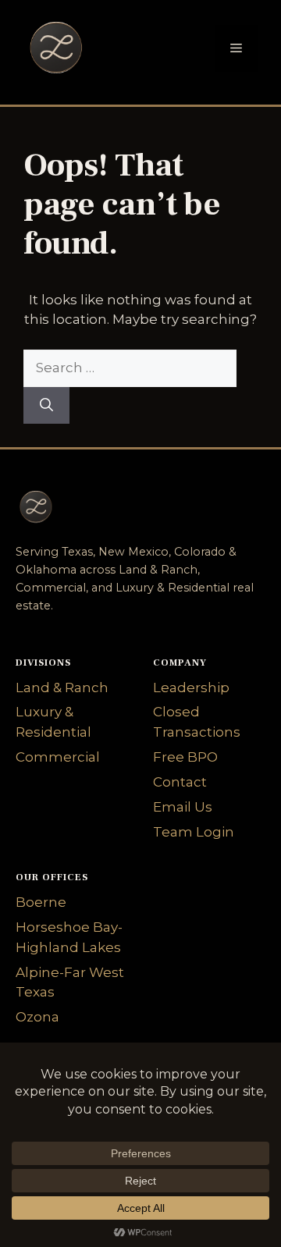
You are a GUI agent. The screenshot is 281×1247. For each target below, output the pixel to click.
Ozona (37, 1017)
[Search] (46, 406)
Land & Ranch (62, 687)
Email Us (182, 807)
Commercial (58, 757)
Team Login (193, 832)
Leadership (191, 687)
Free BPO (185, 757)
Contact (180, 782)
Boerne (41, 902)
